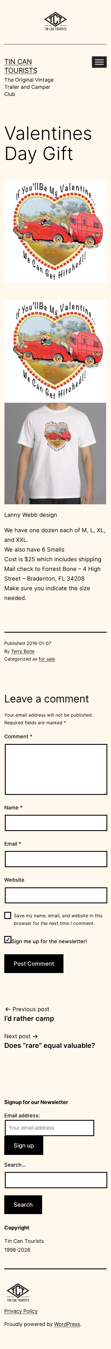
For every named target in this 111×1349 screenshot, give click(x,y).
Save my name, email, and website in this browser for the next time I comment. (58, 919)
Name (13, 808)
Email (12, 844)
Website (14, 880)
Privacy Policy (21, 1311)
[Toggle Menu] (99, 62)
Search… (15, 1165)
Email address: (22, 1115)
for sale (47, 659)
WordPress (67, 1324)
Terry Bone (22, 651)
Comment (18, 736)
